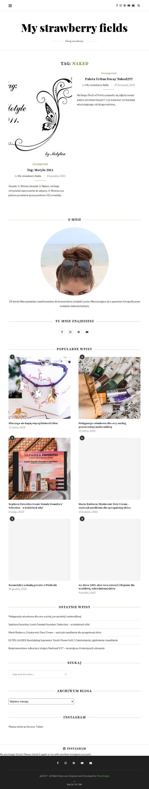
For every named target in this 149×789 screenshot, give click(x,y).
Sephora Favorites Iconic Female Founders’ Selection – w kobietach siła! (36, 506)
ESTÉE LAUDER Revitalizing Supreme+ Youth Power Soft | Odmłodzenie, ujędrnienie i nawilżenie (63, 640)
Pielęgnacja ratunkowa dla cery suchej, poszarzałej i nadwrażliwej (102, 425)
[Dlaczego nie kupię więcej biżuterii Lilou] (40, 388)
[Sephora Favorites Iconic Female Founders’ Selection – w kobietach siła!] (40, 469)
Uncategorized (40, 164)
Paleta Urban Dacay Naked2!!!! (109, 79)
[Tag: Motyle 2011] (40, 115)
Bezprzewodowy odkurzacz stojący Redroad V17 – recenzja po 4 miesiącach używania (56, 648)
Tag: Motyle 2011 (40, 170)
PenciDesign (103, 775)
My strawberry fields (29, 175)
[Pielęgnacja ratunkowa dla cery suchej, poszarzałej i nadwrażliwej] (109, 388)
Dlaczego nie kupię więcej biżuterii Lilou (33, 423)
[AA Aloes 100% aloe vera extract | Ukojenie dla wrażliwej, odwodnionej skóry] (109, 550)
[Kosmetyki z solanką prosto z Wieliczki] (40, 550)
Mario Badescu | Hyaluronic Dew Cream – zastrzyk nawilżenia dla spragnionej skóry (104, 506)
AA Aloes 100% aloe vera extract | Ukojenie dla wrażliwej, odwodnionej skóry (106, 587)
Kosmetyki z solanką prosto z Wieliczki (33, 585)
